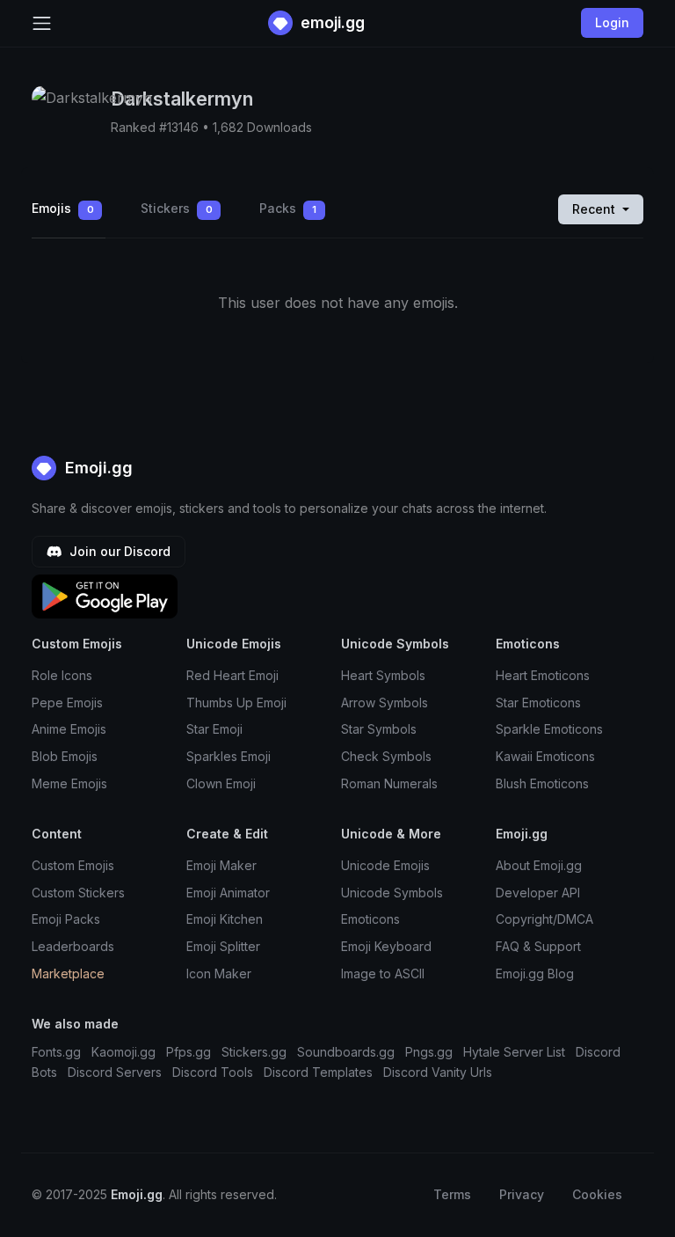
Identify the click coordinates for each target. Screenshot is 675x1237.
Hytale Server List (514, 1051)
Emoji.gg (97, 467)
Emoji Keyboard (386, 946)
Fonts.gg (56, 1051)
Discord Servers (115, 1072)
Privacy (521, 1194)
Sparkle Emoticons (549, 728)
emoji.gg (331, 22)
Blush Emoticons (542, 783)
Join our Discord (118, 551)
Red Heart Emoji (232, 675)
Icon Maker (218, 973)
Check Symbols (386, 756)
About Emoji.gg (539, 865)
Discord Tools (212, 1072)
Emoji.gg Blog (535, 973)
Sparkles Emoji (228, 756)
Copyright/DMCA (544, 918)
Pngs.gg (429, 1051)
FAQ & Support (538, 946)
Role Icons (62, 675)
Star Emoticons (538, 702)
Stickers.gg (254, 1051)
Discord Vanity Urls (437, 1072)
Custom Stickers (78, 892)
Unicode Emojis (385, 865)
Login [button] (612, 22)
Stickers (177, 208)
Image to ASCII (383, 973)
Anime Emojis (69, 728)
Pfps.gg (188, 1051)
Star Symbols (379, 728)
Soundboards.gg (346, 1051)
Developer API (538, 892)
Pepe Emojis (67, 702)
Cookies (597, 1194)
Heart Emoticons (543, 675)
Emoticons (370, 918)
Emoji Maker (221, 865)
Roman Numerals (389, 783)
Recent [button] (595, 208)
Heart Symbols (383, 675)
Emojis (63, 208)
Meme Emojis (69, 783)
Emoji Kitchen (224, 918)
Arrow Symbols (384, 702)
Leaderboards (73, 946)
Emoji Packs (66, 918)
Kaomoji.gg (123, 1051)
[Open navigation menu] (42, 23)
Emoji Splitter (223, 946)
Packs (287, 208)
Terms (452, 1194)
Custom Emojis (73, 865)
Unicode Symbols (392, 892)
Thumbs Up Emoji (236, 702)
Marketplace (68, 973)
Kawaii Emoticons (545, 756)
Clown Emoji (221, 783)
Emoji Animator (228, 892)
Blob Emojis (65, 756)
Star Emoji (214, 728)
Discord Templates (318, 1072)
